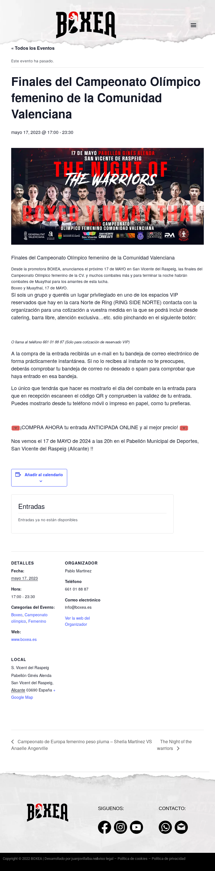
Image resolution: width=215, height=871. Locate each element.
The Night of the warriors (174, 744)
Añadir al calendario (44, 474)
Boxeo (16, 614)
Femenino (37, 621)
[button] (193, 25)
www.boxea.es (24, 639)
